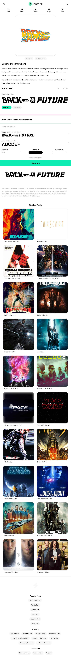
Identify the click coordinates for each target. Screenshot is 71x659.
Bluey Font (35, 624)
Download (29, 58)
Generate (17, 107)
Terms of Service (24, 653)
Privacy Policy (37, 653)
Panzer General (40, 633)
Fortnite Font (35, 605)
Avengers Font (35, 619)
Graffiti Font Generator (39, 638)
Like (66, 88)
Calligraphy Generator (26, 643)
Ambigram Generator (43, 643)
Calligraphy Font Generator (20, 638)
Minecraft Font (27, 633)
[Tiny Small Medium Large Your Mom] (12, 151)
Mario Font (35, 614)
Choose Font (6, 132)
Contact (48, 653)
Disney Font (35, 610)
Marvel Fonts (15, 633)
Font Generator (40, 58)
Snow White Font (54, 633)
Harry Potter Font (35, 600)
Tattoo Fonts (54, 638)
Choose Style (6, 141)
